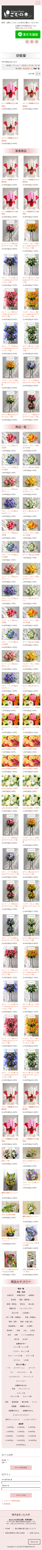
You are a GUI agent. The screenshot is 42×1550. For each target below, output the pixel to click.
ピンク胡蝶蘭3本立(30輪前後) (10, 213)
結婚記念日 (21, 1295)
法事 (16, 1335)
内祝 (18, 1330)
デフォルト (16, 65)
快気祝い (10, 1330)
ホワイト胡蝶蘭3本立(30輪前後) (10, 181)
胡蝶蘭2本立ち (25, 1406)
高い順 (37, 65)
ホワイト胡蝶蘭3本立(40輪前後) (31, 181)
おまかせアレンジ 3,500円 (10, 707)
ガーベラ (32, 1368)
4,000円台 (21, 1427)
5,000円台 (31, 1427)
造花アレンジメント (12, 1419)
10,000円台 (20, 1436)
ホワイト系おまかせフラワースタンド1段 (10, 416)
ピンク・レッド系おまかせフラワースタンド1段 (10, 245)
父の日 (25, 1339)
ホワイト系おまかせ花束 (31, 467)
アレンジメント (24, 1389)
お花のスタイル (21, 1385)
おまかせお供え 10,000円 (10, 808)
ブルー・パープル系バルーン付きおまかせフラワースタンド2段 (10, 348)
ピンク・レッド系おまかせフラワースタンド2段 (31, 416)
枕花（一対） (6, 1161)
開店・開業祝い (25, 1300)
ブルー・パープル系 (15, 1356)
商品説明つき (27, 68)
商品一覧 (21, 1289)
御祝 (21, 1326)
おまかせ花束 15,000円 (30, 769)
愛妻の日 (12, 1308)
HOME (7, 1528)
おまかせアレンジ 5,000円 (31, 707)
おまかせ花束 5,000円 (30, 749)
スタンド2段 (27, 1396)
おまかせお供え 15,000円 (31, 808)
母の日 (16, 1339)
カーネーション (19, 1368)
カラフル (17, 1360)
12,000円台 (32, 1436)
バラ (8, 1368)
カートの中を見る (21, 1467)
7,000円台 (21, 1431)
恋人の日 (15, 1313)
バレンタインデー (25, 1308)
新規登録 (7, 1504)
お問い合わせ (34, 1533)
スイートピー (21, 1381)
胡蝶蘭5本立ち (28, 1411)
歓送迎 (13, 1300)
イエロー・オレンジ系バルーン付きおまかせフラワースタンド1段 (31, 246)
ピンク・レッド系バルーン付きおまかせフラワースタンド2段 (10, 314)
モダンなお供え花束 (8, 1214)
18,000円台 (21, 1440)
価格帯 (21, 1424)
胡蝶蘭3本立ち (14, 1411)
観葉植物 (15, 1402)
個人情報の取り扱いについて (25, 1528)
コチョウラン (22, 1372)
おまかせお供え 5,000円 (31, 788)
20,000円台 (33, 1440)
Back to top (34, 1542)
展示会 (22, 1304)
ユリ (11, 1372)
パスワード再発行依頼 (12, 1501)
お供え (32, 1330)
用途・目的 (21, 1292)
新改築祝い (13, 1326)
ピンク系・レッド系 (21, 1347)
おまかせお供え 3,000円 (10, 788)
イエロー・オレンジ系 (21, 1351)
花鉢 (6, 1402)
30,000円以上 (21, 1445)
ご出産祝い (26, 1313)
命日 (9, 1335)
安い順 (31, 65)
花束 (13, 1389)
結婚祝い (32, 1295)
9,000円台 (9, 1436)
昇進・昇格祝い (31, 1317)
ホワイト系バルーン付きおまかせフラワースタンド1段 (31, 280)
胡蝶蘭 (14, 1406)
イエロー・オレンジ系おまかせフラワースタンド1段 (10, 383)
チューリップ (28, 1376)
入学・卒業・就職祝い (13, 1317)
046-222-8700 (26, 28)
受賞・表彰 (13, 1321)
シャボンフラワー (30, 1419)
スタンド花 (21, 1393)
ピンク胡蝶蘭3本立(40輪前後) (31, 213)
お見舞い (30, 1326)
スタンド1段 (14, 1396)
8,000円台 (31, 1431)
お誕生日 (10, 1295)
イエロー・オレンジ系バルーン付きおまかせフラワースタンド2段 (31, 314)
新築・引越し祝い (26, 1321)
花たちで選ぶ (21, 1364)
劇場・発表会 (12, 1304)
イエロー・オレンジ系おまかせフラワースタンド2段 (31, 906)
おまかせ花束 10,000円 (9, 769)
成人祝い (32, 1304)
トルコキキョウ (14, 1376)
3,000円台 (10, 1427)
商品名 (24, 65)
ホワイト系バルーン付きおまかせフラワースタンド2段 (31, 348)
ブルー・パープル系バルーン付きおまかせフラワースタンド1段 (10, 280)
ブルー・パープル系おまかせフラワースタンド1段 (31, 381)
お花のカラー (21, 1343)
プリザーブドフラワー (21, 1415)
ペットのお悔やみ (27, 1335)
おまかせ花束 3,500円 (9, 749)
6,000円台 (10, 1431)
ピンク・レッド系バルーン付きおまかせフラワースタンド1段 (10, 972)
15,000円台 (9, 1440)
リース (34, 1402)
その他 (26, 1360)
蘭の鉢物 (25, 1402)
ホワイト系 (30, 1356)
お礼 (25, 1330)
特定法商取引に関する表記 (15, 1533)
